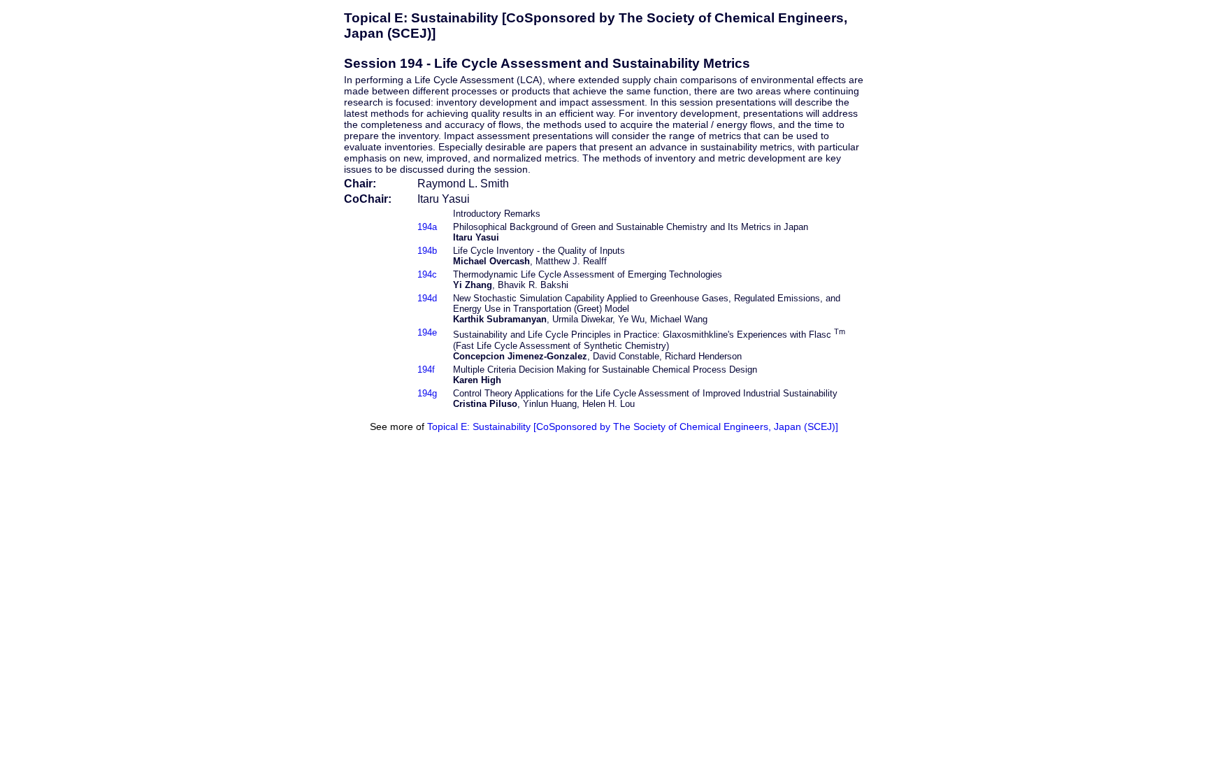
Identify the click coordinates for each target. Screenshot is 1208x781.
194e (427, 332)
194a (427, 227)
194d (427, 298)
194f (426, 369)
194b (427, 250)
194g (427, 393)
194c (427, 274)
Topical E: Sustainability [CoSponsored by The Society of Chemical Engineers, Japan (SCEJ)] (632, 426)
